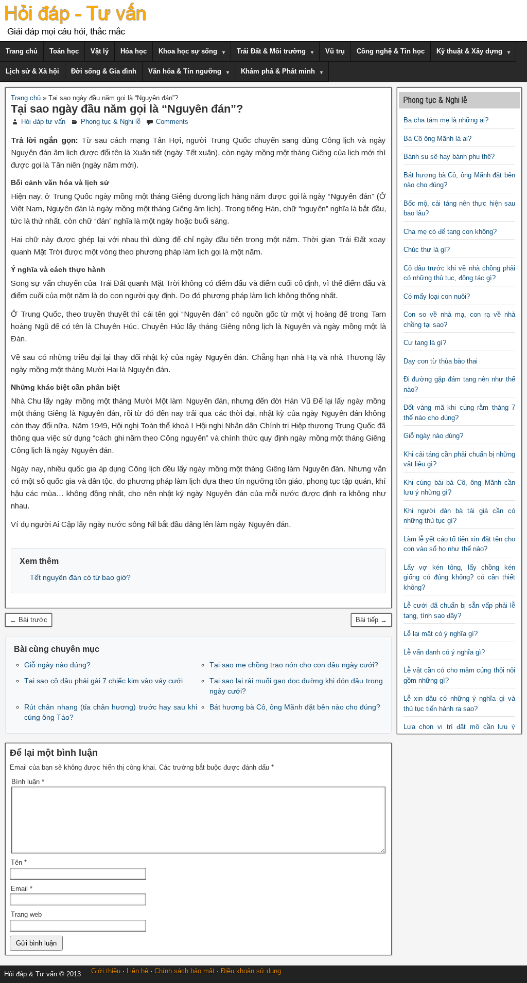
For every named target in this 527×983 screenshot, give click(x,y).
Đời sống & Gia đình (103, 71)
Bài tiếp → (371, 620)
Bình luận (27, 782)
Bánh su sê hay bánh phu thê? (449, 156)
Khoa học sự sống (188, 51)
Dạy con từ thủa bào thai (440, 361)
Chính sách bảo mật (184, 971)
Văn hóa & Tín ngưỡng (184, 71)
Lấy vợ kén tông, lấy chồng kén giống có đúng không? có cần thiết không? (459, 577)
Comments (172, 121)
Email (21, 889)
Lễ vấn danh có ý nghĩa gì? (444, 652)
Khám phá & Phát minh (278, 71)
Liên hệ (137, 971)
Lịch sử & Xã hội (32, 71)
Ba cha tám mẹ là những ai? (445, 120)
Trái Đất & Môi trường (271, 51)
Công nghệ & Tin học (391, 51)
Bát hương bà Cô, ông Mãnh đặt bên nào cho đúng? (294, 707)
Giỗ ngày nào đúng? (57, 665)
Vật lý (100, 51)
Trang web (26, 914)
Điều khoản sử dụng (251, 971)
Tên (19, 862)
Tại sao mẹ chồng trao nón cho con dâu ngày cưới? (293, 665)
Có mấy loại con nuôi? (436, 296)
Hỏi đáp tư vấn (43, 121)
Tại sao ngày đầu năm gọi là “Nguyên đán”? (127, 108)
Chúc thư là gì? (426, 249)
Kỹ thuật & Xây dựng (469, 51)
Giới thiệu (105, 971)
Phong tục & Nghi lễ (110, 121)
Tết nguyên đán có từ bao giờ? (80, 577)
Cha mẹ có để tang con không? (450, 231)
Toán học (64, 51)
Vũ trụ (335, 51)
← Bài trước (28, 620)
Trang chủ (22, 51)
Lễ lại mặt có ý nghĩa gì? (440, 634)
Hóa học (133, 51)
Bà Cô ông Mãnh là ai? (437, 138)
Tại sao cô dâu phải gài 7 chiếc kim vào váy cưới (103, 681)
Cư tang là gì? (424, 343)
